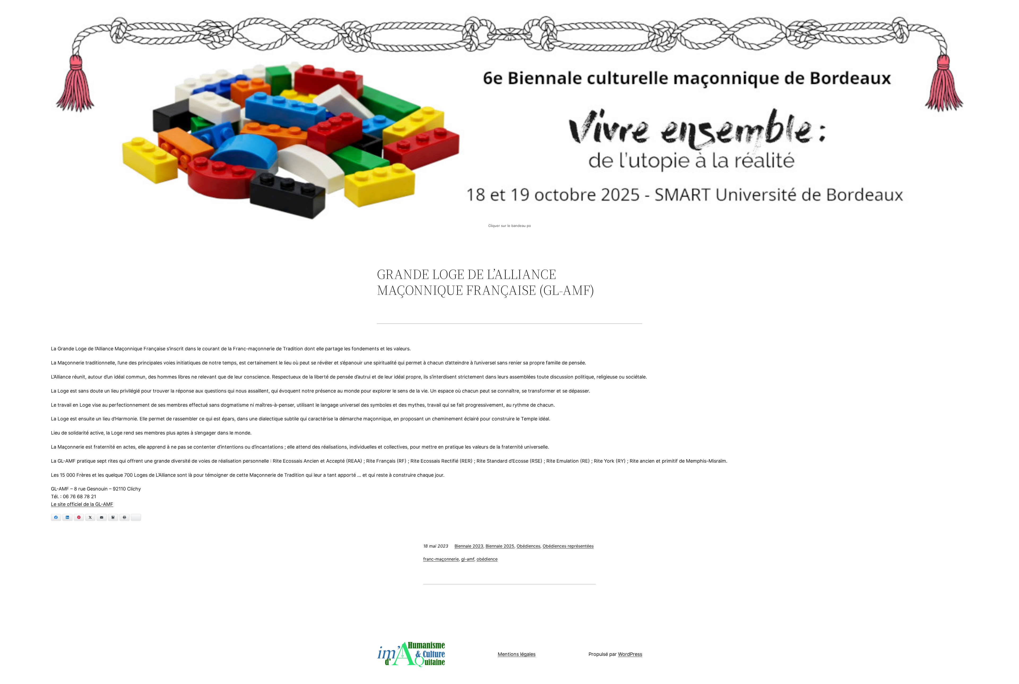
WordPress (630, 654)
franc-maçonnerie (441, 559)
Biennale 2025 (500, 546)
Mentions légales (517, 654)
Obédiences (528, 546)
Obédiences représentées (568, 546)
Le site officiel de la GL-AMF (82, 504)
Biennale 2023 (469, 546)
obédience (487, 559)
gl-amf (467, 559)
